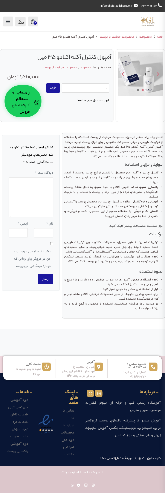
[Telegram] (78, 485)
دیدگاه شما (44, 173)
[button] (122, 74)
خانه (160, 37)
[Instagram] (98, 393)
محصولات (145, 37)
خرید (53, 88)
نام (49, 224)
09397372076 (149, 6)
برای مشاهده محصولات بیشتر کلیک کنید (136, 226)
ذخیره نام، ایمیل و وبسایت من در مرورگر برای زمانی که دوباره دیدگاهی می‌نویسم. (32, 258)
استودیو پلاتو (70, 472)
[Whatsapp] (90, 393)
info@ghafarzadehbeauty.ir (117, 6)
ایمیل (23, 224)
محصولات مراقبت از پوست (116, 37)
